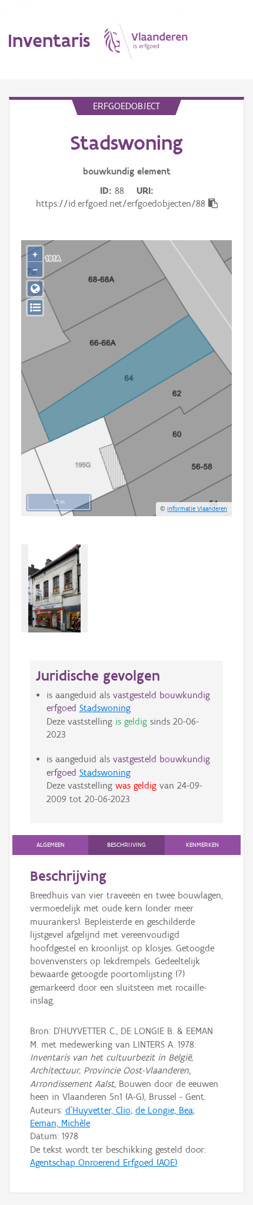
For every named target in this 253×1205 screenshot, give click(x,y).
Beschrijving (126, 845)
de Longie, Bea (164, 1110)
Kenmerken (202, 845)
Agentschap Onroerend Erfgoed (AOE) (103, 1162)
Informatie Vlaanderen (197, 508)
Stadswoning (105, 707)
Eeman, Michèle (60, 1123)
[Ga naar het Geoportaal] (35, 288)
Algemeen (50, 845)
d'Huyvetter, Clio (98, 1110)
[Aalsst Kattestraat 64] (54, 588)
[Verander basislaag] (35, 307)
